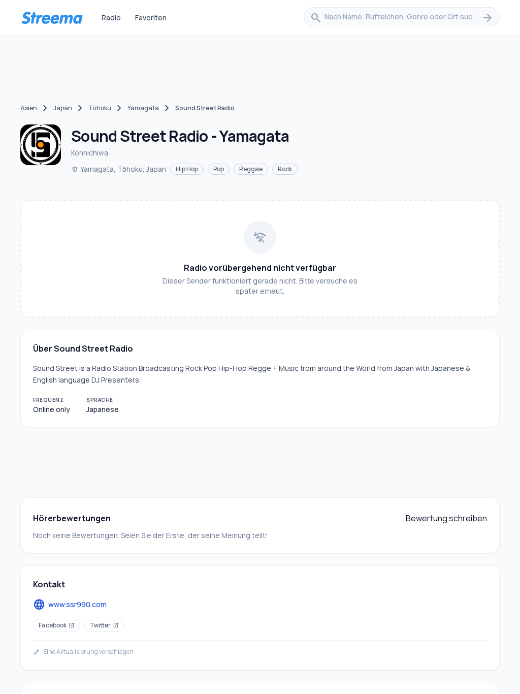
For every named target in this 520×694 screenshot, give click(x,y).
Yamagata (143, 108)
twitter (104, 625)
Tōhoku (99, 108)
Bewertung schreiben (446, 518)
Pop (218, 169)
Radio (111, 17)
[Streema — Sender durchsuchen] (51, 18)
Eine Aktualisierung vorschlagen (83, 652)
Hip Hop (187, 169)
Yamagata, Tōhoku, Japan (118, 169)
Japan (62, 108)
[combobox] (402, 17)
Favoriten (151, 17)
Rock (285, 169)
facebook (57, 625)
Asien (28, 108)
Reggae (251, 169)
